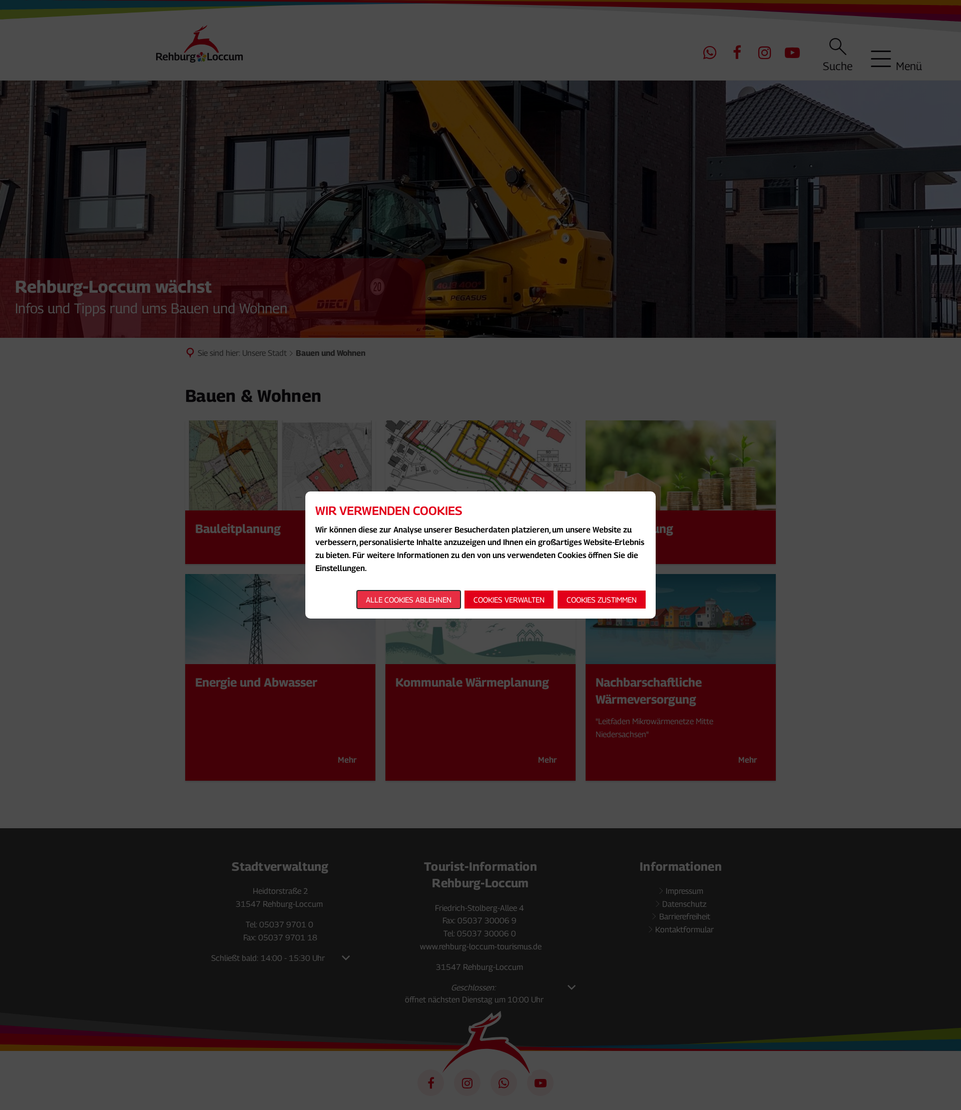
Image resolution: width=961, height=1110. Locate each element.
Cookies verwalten (509, 599)
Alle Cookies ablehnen (408, 599)
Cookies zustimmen (602, 599)
